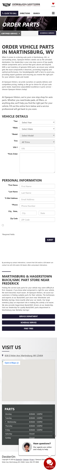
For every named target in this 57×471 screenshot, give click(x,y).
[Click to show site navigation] (53, 13)
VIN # (15, 147)
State (15, 211)
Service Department (28, 316)
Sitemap (25, 459)
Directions (25, 13)
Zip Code (14, 218)
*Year (15, 121)
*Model (15, 134)
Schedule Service (47, 33)
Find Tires (28, 328)
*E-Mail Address (11, 198)
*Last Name (13, 191)
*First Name (13, 185)
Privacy (32, 459)
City (10, 211)
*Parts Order (13, 154)
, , (13, 211)
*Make (15, 127)
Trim (16, 141)
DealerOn (19, 459)
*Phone (15, 205)
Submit (50, 240)
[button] (9, 13)
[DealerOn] (9, 456)
